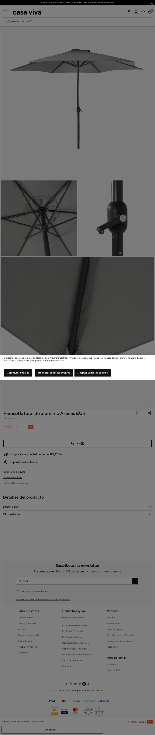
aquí (62, 360)
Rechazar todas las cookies (54, 372)
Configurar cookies (18, 372)
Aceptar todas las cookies (93, 372)
